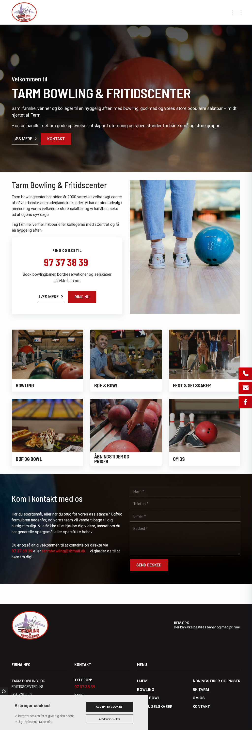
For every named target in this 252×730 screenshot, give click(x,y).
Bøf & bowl (148, 698)
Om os (199, 698)
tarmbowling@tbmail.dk (63, 551)
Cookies (4, 691)
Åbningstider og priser (216, 681)
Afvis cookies (109, 719)
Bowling (145, 689)
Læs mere (22, 138)
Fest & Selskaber (155, 706)
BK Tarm (201, 689)
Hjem (142, 681)
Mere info (45, 722)
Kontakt (56, 139)
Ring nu (82, 297)
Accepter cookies (109, 706)
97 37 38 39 (67, 262)
